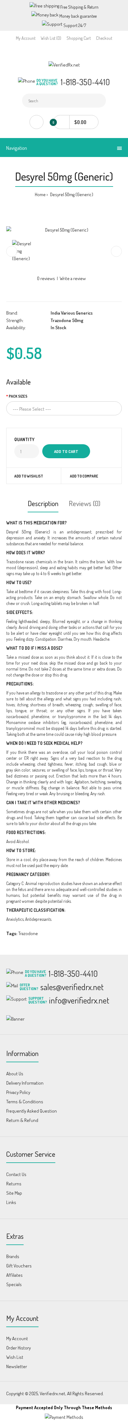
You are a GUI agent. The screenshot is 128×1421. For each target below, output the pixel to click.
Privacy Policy (18, 1092)
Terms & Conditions (24, 1102)
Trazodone (28, 933)
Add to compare (84, 476)
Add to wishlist (28, 476)
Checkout (104, 38)
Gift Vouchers (19, 1266)
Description (43, 503)
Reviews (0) (84, 503)
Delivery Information (24, 1083)
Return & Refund (22, 1120)
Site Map (14, 1193)
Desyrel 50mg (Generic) (71, 194)
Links (11, 1202)
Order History (18, 1348)
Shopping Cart (78, 38)
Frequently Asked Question (31, 1111)
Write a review (73, 278)
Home (40, 194)
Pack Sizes (18, 396)
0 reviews (46, 278)
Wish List (14, 1357)
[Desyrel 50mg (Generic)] (64, 230)
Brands (12, 1256)
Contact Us (16, 1174)
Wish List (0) (51, 38)
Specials (14, 1284)
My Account (25, 38)
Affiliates (14, 1275)
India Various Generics (72, 313)
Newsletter (16, 1366)
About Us (14, 1074)
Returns (13, 1184)
